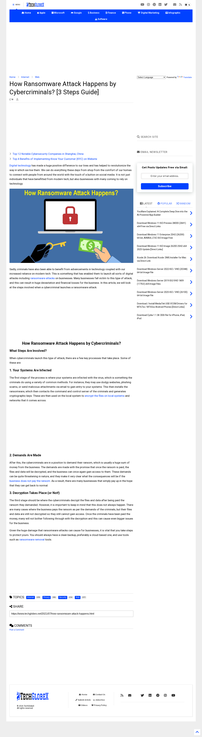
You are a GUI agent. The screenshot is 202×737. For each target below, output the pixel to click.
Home (27, 13)
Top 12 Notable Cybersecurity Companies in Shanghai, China (48, 153)
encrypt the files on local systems (105, 395)
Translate (187, 77)
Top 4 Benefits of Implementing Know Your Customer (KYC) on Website (55, 158)
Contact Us (100, 694)
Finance (111, 13)
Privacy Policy (100, 705)
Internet (25, 77)
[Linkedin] (160, 4)
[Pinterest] (154, 4)
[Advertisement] (101, 49)
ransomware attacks (42, 278)
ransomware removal (32, 539)
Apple (42, 13)
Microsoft (59, 13)
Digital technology (20, 165)
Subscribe (165, 186)
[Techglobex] (180, 4)
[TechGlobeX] (35, 5)
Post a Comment (16, 630)
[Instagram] (148, 4)
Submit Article (84, 700)
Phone (127, 13)
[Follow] (174, 4)
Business (94, 13)
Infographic (174, 13)
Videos (84, 705)
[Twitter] (165, 4)
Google (77, 13)
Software (102, 19)
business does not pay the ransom (29, 480)
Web (37, 77)
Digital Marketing (149, 13)
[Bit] (142, 4)
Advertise (100, 700)
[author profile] (17, 99)
